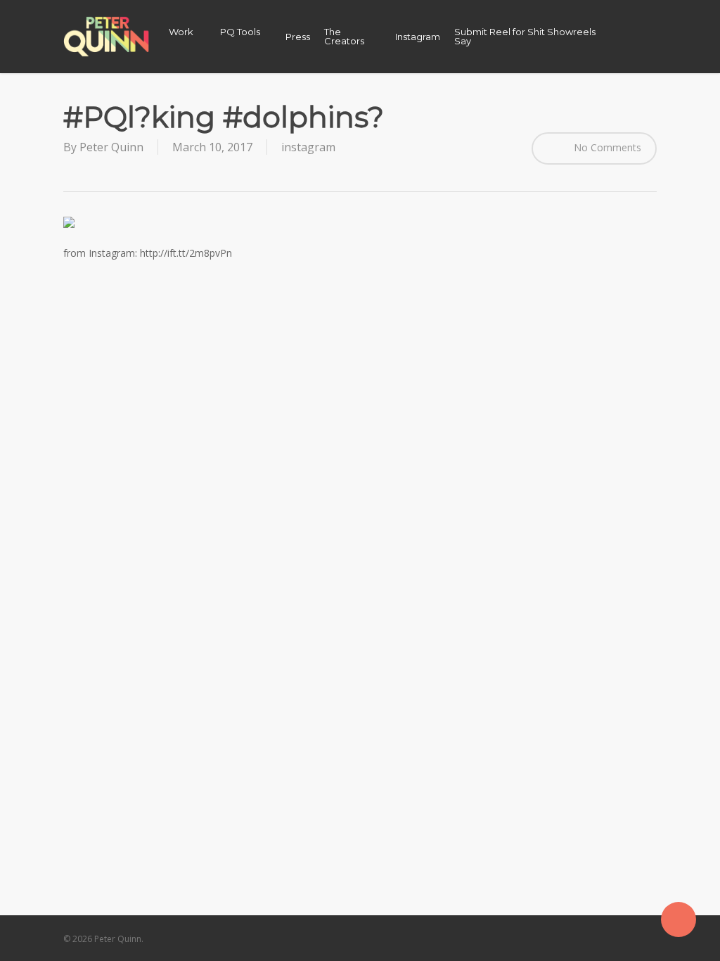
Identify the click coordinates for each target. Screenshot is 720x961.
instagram (308, 147)
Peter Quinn (111, 147)
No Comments (606, 146)
